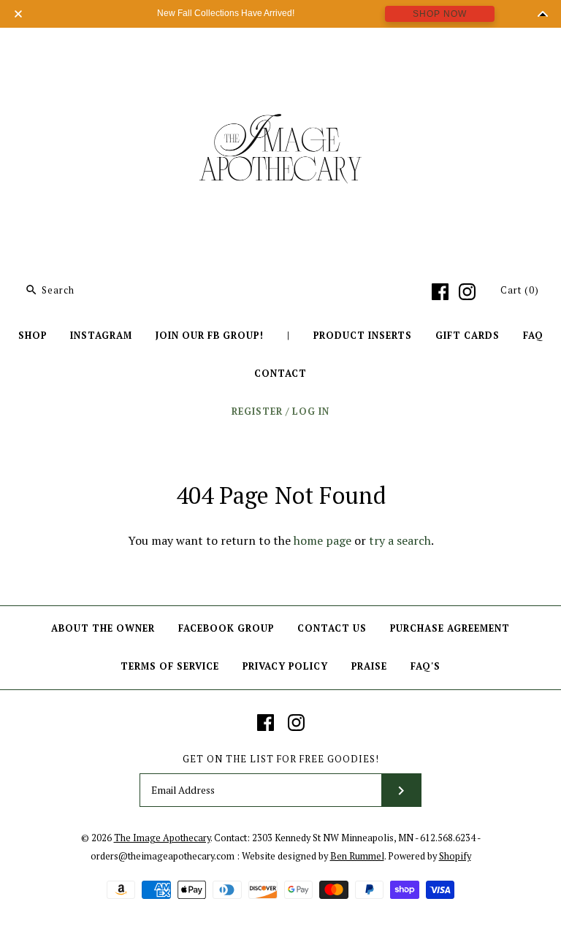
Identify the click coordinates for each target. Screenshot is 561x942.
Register (257, 411)
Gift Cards (467, 335)
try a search (400, 540)
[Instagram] (467, 291)
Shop (32, 335)
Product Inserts (362, 335)
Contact (280, 373)
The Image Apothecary (162, 838)
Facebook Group (226, 628)
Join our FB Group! (210, 335)
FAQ (533, 335)
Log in (310, 411)
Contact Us (332, 628)
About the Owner (103, 628)
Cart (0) (519, 290)
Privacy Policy (285, 666)
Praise (369, 666)
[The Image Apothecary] (280, 50)
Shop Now (440, 14)
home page (322, 540)
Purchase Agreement (450, 628)
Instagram (101, 335)
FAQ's (425, 666)
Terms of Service (170, 666)
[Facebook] (440, 291)
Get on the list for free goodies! (281, 759)
